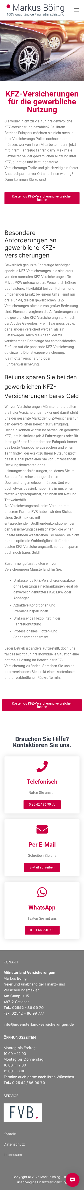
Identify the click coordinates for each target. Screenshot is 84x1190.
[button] (42, 198)
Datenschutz (14, 1144)
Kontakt (10, 1134)
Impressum (13, 1154)
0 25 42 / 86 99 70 (28, 1082)
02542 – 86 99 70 (28, 1007)
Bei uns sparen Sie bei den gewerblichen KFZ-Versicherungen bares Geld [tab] (41, 387)
